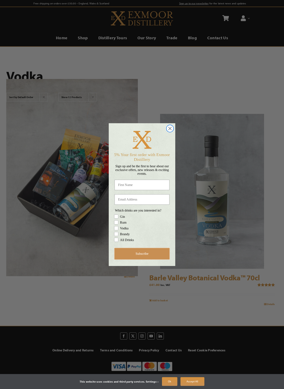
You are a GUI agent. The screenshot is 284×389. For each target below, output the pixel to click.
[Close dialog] (170, 128)
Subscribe (142, 253)
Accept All (192, 381)
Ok (169, 381)
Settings (151, 381)
